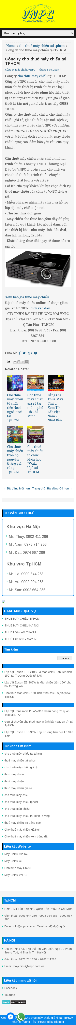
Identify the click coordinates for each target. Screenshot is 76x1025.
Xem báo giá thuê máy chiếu (27, 297)
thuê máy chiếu (14, 781)
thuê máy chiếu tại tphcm (20, 760)
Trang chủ (38, 488)
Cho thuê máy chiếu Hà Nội (22, 829)
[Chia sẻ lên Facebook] (27, 362)
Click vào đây (40, 308)
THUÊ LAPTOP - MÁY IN (20, 639)
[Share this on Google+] (30, 353)
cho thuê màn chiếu (17, 808)
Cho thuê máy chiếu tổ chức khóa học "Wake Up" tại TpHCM (35, 459)
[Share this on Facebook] (20, 353)
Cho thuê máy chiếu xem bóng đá (25, 836)
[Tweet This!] (24, 353)
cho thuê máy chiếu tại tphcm (42, 45)
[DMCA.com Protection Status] (14, 1003)
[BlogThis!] (19, 362)
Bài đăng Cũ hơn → (60, 488)
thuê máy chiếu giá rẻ (18, 788)
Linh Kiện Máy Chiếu (17, 868)
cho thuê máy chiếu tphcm (21, 802)
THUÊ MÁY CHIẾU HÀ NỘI (21, 625)
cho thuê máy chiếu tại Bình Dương (27, 815)
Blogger (59, 1021)
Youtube (9, 995)
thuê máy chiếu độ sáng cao (22, 822)
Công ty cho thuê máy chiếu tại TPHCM (35, 61)
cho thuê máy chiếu (16, 795)
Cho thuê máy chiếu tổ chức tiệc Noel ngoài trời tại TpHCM (15, 408)
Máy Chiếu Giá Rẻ (16, 854)
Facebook (10, 988)
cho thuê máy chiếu (32, 76)
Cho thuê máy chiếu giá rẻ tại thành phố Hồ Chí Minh (35, 405)
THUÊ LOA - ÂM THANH (20, 632)
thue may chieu (14, 774)
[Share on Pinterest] (35, 353)
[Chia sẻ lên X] (23, 362)
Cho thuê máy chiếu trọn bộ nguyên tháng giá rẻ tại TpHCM (15, 459)
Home (11, 45)
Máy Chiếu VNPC (15, 874)
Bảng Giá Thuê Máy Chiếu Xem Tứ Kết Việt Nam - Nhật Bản (55, 408)
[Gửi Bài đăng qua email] (8, 361)
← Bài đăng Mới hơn (16, 488)
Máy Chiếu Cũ (13, 861)
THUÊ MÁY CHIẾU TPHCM (22, 618)
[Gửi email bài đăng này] (15, 362)
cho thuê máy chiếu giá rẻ (20, 767)
